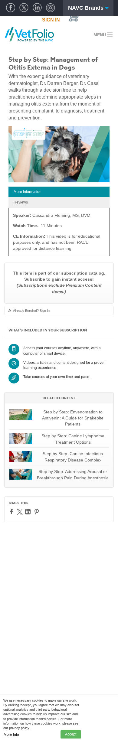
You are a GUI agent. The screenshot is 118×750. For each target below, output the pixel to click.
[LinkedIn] (28, 511)
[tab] (59, 192)
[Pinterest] (37, 511)
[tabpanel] (59, 234)
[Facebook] (12, 511)
